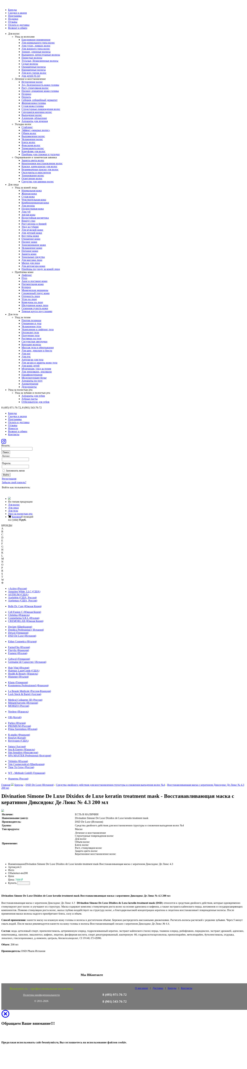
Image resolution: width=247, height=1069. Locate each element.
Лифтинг (27, 275)
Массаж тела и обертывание (38, 347)
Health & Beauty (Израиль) (23, 673)
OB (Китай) (15, 717)
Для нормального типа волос (38, 42)
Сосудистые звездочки (34, 341)
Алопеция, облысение (34, 118)
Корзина (16, 516)
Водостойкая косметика (35, 217)
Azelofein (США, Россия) (22, 597)
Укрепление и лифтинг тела (38, 329)
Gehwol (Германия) (19, 658)
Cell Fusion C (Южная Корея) (24, 612)
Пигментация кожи (33, 284)
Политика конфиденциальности (41, 995)
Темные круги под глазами (37, 311)
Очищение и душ (31, 323)
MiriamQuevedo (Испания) (23, 702)
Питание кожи (30, 251)
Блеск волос (28, 142)
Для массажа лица (32, 260)
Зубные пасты (30, 398)
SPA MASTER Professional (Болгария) (29, 755)
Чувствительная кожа (34, 199)
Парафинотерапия (32, 374)
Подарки (13, 18)
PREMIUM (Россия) (19, 726)
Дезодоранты (29, 386)
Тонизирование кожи (34, 244)
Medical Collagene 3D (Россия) (25, 699)
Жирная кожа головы (34, 103)
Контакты (13, 434)
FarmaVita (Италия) (19, 647)
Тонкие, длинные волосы (36, 51)
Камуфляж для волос (33, 151)
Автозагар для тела (32, 359)
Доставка (158, 988)
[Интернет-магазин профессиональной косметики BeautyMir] (9, 498)
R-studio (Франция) (19, 734)
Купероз (26, 287)
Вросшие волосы (31, 344)
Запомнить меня (15, 470)
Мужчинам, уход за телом (36, 368)
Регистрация (9, 478)
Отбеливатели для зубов (35, 401)
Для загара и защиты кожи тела (39, 362)
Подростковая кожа (33, 208)
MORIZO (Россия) (18, 705)
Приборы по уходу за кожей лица (41, 269)
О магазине (141, 988)
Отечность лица (31, 296)
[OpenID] (23, 492)
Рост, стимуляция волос (35, 88)
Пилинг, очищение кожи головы (40, 91)
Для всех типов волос (34, 72)
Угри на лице (29, 299)
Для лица (13, 507)
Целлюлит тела (30, 332)
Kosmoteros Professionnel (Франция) (28, 685)
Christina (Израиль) (19, 615)
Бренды (12, 9)
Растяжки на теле (31, 338)
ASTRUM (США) (18, 594)
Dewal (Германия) (18, 632)
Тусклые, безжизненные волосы (40, 60)
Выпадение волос (32, 115)
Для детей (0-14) (31, 75)
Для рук (26, 356)
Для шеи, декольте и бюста (37, 350)
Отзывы (12, 21)
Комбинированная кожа (35, 202)
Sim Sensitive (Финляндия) (23, 752)
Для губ (26, 211)
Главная (5, 784)
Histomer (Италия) (18, 676)
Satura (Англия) (17, 746)
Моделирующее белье (34, 377)
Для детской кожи (32, 232)
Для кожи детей (30, 365)
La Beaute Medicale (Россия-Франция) (29, 691)
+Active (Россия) (17, 588)
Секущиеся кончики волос (37, 112)
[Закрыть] (5, 1016)
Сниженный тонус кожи (36, 293)
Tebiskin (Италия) (18, 761)
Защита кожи (29, 254)
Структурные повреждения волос (41, 109)
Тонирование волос (33, 175)
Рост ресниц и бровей (34, 223)
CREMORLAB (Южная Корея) (25, 621)
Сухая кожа (28, 196)
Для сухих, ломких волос (36, 45)
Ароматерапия (30, 383)
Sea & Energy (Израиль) (21, 749)
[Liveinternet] (13, 492)
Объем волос (29, 133)
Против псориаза (31, 320)
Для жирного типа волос (36, 48)
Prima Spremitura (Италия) (22, 729)
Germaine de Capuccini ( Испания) (27, 662)
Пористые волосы (32, 57)
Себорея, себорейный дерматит (39, 100)
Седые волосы (30, 63)
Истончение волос (32, 81)
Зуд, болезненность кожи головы (40, 85)
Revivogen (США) (18, 740)
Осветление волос (32, 178)
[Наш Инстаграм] (3, 442)
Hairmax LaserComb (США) (23, 670)
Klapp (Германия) (18, 682)
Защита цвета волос (33, 160)
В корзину (23, 883)
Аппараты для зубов (33, 395)
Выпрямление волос (33, 136)
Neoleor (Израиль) (18, 711)
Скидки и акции (17, 12)
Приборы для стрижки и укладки (41, 154)
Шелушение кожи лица (35, 305)
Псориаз (26, 94)
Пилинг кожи (29, 241)
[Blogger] (18, 492)
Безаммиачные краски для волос (40, 169)
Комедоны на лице (32, 302)
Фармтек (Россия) (18, 778)
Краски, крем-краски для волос (39, 166)
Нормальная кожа (32, 190)
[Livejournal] (4, 492)
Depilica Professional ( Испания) (26, 629)
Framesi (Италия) (17, 653)
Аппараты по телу (32, 380)
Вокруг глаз (28, 220)
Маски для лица (31, 263)
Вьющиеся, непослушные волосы (41, 54)
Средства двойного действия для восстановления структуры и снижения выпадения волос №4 (110, 784)
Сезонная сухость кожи (35, 308)
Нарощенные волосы (34, 69)
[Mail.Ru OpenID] (8, 492)
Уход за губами (30, 226)
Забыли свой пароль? (14, 482)
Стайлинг (27, 127)
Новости (13, 428)
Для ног (26, 353)
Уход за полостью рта (20, 513)
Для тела (13, 510)
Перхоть (26, 97)
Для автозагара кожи (33, 266)
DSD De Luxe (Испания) (22, 635)
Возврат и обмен (17, 27)
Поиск (6, 452)
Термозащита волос (33, 148)
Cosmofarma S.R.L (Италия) (23, 618)
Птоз (24, 278)
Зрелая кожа (28, 214)
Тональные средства (33, 257)
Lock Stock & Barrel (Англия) (24, 694)
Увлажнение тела (31, 326)
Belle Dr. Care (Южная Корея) (25, 606)
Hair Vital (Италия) (18, 667)
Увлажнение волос (32, 139)
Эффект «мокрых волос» (36, 130)
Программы (15, 15)
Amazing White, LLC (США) (24, 591)
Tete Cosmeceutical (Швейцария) (26, 764)
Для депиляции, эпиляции (37, 371)
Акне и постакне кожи (34, 281)
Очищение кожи (31, 238)
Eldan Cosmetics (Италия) (22, 641)
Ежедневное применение (36, 39)
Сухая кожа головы (33, 106)
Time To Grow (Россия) (21, 767)
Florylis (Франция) (18, 650)
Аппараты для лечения (35, 121)
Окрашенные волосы (34, 66)
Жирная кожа (29, 193)
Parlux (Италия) (17, 723)
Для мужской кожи (32, 229)
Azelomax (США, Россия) (22, 600)
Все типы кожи (30, 235)
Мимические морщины (35, 290)
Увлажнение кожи (32, 247)
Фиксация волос (31, 145)
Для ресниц (28, 205)
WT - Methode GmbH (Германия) (26, 773)
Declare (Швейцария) (20, 626)
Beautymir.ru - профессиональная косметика (41, 988)
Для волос (14, 504)
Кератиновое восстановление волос (42, 163)
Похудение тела (30, 335)
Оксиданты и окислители (36, 172)
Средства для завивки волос (38, 181)
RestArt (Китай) (17, 737)
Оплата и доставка (18, 24)
